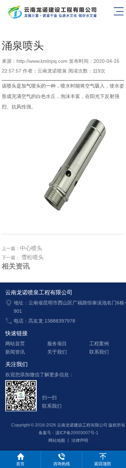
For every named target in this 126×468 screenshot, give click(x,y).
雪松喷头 (32, 257)
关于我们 (57, 352)
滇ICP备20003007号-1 (76, 432)
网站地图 (56, 440)
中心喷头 (31, 248)
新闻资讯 (15, 352)
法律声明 (79, 440)
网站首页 (15, 343)
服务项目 (57, 343)
